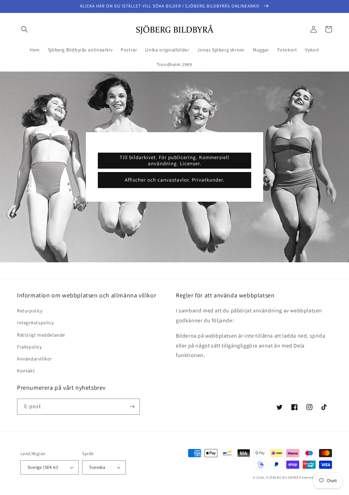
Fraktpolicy (29, 347)
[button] (24, 29)
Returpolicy (30, 311)
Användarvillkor (34, 359)
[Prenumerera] (131, 407)
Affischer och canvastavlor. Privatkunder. (175, 179)
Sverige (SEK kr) (43, 467)
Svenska (97, 467)
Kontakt (26, 371)
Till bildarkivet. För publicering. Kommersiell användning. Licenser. (174, 160)
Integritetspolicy (35, 323)
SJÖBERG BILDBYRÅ (282, 477)
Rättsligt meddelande (41, 335)
